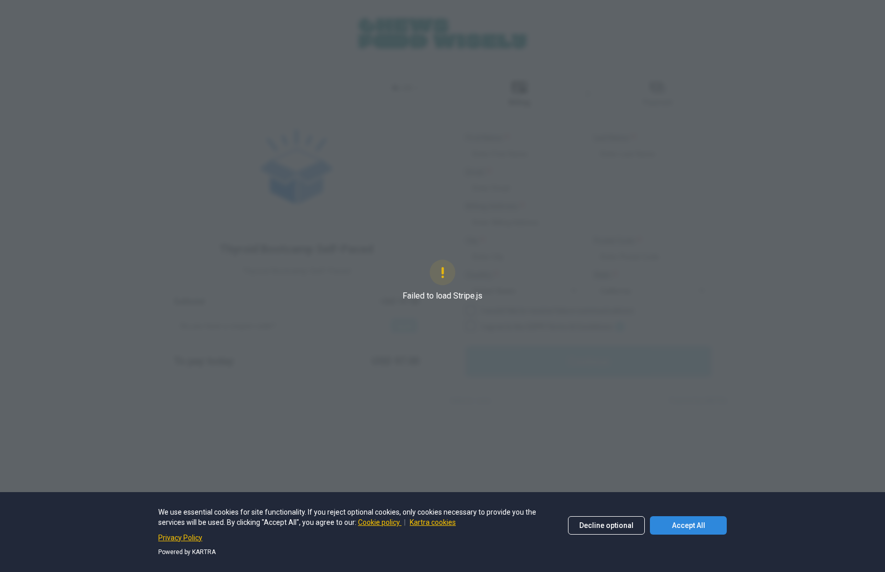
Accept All (688, 525)
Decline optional (606, 525)
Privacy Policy (180, 538)
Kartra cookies (433, 522)
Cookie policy (380, 522)
